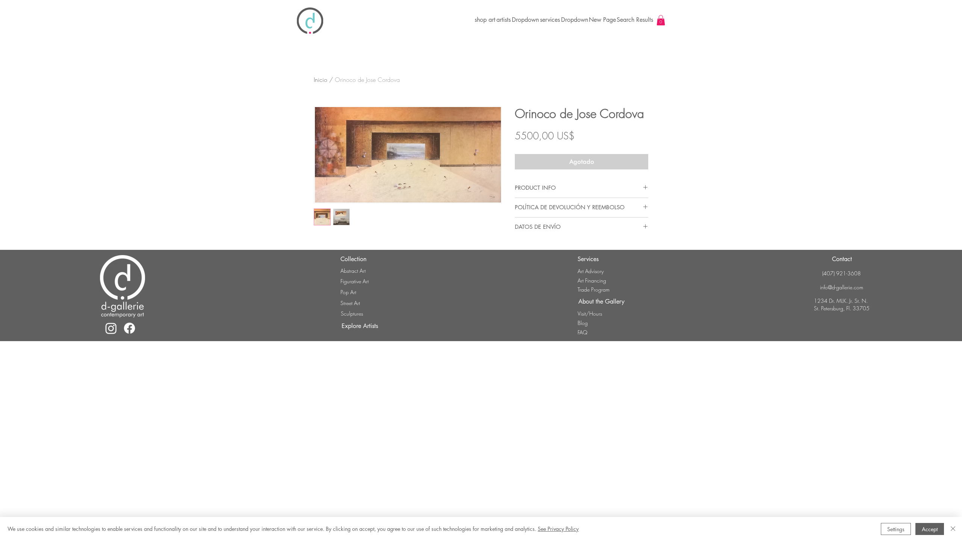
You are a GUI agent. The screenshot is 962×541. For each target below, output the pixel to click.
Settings (896, 529)
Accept (930, 529)
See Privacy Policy (558, 528)
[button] (525, 19)
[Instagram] (111, 328)
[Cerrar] (952, 529)
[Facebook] (129, 328)
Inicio (320, 80)
